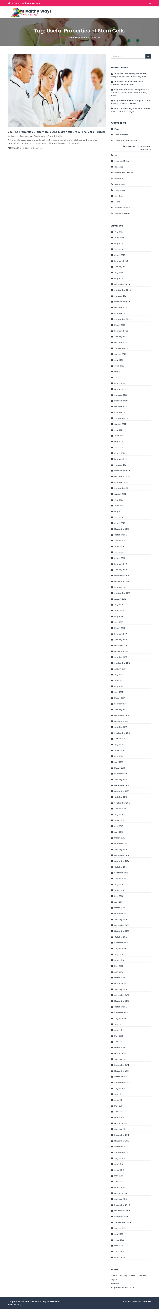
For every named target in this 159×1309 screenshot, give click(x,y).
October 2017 (120, 657)
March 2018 (119, 628)
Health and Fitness (124, 172)
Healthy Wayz (37, 11)
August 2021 (120, 424)
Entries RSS (116, 1283)
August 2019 (120, 540)
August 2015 (120, 808)
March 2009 (119, 1257)
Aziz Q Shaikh (56, 136)
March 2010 (119, 1187)
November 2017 (121, 651)
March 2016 (119, 768)
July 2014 (118, 884)
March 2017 (119, 698)
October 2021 (120, 412)
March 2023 (119, 325)
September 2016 (122, 733)
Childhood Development (126, 140)
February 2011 (120, 1123)
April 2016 (118, 762)
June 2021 (119, 435)
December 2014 (121, 855)
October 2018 (120, 587)
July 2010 (118, 1164)
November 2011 (121, 1071)
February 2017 (120, 703)
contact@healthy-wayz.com (26, 3)
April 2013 (118, 972)
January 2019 (120, 569)
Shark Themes (144, 1301)
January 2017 (120, 709)
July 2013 (118, 954)
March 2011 (119, 1117)
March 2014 (119, 907)
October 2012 (120, 1006)
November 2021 (121, 406)
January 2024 (120, 296)
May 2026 (118, 243)
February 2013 (120, 983)
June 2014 (119, 890)
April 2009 (119, 1251)
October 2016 (120, 727)
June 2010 (119, 1170)
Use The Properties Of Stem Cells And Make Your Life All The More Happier (56, 132)
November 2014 (121, 861)
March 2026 (119, 255)
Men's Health (121, 184)
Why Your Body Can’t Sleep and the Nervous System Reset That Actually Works (130, 92)
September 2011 (122, 1082)
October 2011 (120, 1076)
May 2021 (118, 441)
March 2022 (119, 383)
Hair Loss (119, 167)
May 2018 (118, 616)
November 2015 (121, 791)
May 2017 (118, 686)
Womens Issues (122, 213)
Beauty (118, 129)
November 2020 (122, 476)
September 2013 (122, 942)
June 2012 (119, 1030)
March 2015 (119, 838)
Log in (114, 1279)
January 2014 (120, 919)
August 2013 (120, 948)
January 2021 (120, 465)
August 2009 (120, 1228)
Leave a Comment (33, 148)
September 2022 (122, 348)
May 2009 (118, 1245)
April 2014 (118, 902)
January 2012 (120, 1059)
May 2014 (118, 896)
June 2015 (119, 820)
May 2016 (118, 756)
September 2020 (122, 488)
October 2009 (121, 1216)
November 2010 (121, 1141)
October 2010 (120, 1146)
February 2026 (121, 261)
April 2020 (119, 517)
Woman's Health (123, 207)
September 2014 (122, 872)
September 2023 (122, 319)
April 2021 (118, 447)
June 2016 (119, 750)
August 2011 (119, 1088)
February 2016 (120, 773)
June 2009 (119, 1240)
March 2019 (119, 558)
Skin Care (119, 196)
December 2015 (121, 785)
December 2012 (121, 995)
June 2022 (119, 366)
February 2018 (120, 634)
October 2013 (120, 937)
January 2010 (120, 1199)
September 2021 (122, 418)
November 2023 (122, 307)
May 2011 (118, 1106)
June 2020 (119, 505)
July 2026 (118, 231)
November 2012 (121, 1001)
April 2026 (119, 249)
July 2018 (118, 604)
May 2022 (118, 371)
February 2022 (121, 389)
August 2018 (120, 599)
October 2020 (121, 482)
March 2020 (119, 523)
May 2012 (118, 1036)
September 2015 (122, 803)
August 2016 (120, 738)
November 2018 (121, 581)
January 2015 (120, 849)
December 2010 (121, 1135)
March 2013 (119, 977)
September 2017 (122, 663)
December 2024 (122, 284)
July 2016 (118, 744)
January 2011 (120, 1129)
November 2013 (121, 931)
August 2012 (120, 1018)
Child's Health (121, 134)
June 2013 (119, 960)
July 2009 (118, 1234)
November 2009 (122, 1210)
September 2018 (122, 593)
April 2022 (118, 377)
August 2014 (120, 878)
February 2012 (120, 1053)
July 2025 (118, 272)
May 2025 (118, 278)
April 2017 (118, 692)
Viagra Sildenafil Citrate (123, 1287)
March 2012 (119, 1047)
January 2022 (120, 395)
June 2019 (119, 546)
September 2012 (122, 1012)
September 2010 (122, 1152)
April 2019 (118, 552)
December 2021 (121, 400)
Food (117, 155)
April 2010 (118, 1181)
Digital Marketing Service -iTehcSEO (128, 1275)
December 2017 (121, 645)
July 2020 (118, 500)
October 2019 (120, 534)
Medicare (119, 178)
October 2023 (121, 313)
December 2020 (122, 470)
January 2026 (120, 266)
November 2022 (121, 342)
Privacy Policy (14, 1304)
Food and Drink (122, 161)
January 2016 (120, 779)
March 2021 (119, 453)
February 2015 (121, 843)
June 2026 (119, 237)
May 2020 (118, 511)
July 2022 (118, 360)
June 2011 (118, 1100)
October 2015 (120, 797)
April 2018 (118, 622)
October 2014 (120, 867)
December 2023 (122, 301)
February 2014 (121, 913)
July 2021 (118, 430)
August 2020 (120, 494)
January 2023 (120, 336)
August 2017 (120, 669)
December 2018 (121, 575)
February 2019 (120, 564)
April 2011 (118, 1111)
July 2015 (118, 814)
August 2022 (120, 354)
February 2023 (121, 331)
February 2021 (120, 459)
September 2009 (122, 1222)
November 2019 (121, 529)
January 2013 (120, 989)
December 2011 (121, 1065)
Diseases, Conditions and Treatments (28, 136)
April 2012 (118, 1041)
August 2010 (120, 1158)
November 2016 (121, 721)
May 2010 (118, 1175)
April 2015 (118, 832)
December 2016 (121, 715)
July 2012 (118, 1024)
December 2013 (121, 925)
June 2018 (119, 610)
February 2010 (120, 1193)
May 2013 (118, 966)
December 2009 (122, 1205)
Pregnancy (120, 190)
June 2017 (119, 680)
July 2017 (118, 674)
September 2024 (122, 290)
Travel (117, 201)
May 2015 (118, 826)
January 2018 (120, 639)
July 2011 (118, 1094)
